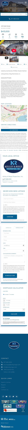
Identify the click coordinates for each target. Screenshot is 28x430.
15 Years (12, 294)
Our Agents (10, 182)
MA (7, 150)
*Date (4, 243)
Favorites (21, 2)
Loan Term (5, 291)
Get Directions (14, 130)
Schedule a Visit (19, 227)
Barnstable (11, 150)
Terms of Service (12, 280)
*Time (4, 248)
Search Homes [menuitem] (6, 382)
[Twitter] (13, 396)
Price (4, 298)
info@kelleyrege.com (10, 367)
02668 (20, 150)
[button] (26, 14)
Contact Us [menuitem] (4, 389)
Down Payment (6, 302)
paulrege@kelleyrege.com (11, 364)
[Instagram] (9, 396)
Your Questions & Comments (9, 253)
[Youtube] (6, 396)
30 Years (6, 294)
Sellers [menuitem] (3, 387)
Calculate (14, 314)
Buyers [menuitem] (3, 385)
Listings (4, 150)
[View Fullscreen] (3, 112)
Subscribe (10, 216)
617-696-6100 (15, 19)
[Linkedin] (16, 396)
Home (1, 150)
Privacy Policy (17, 212)
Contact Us (5, 182)
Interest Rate (6, 307)
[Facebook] (3, 396)
